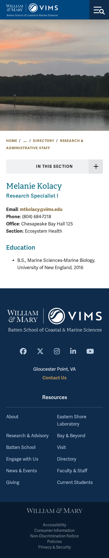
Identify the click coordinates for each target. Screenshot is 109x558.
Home (11, 141)
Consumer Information (54, 530)
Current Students (75, 482)
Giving (12, 482)
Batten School (20, 447)
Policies (54, 541)
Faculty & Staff (72, 471)
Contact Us (54, 378)
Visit (61, 447)
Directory (43, 141)
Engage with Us (22, 459)
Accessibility (54, 525)
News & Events (21, 471)
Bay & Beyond (71, 436)
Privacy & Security (54, 547)
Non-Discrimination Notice (54, 536)
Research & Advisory (27, 436)
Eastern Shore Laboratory (71, 420)
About (12, 417)
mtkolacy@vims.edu (41, 209)
